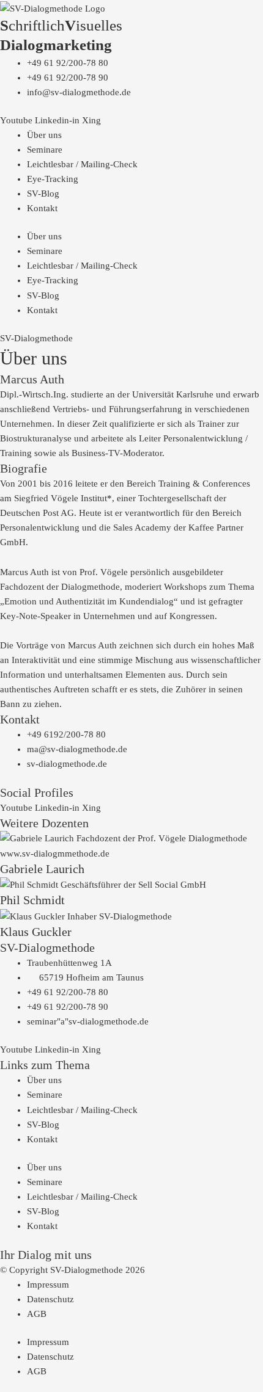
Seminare (44, 149)
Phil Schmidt (32, 900)
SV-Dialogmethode (36, 338)
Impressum (48, 1284)
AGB (36, 1314)
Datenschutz (50, 1299)
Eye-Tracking (52, 179)
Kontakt (42, 208)
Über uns (44, 135)
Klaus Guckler (36, 931)
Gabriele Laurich (42, 868)
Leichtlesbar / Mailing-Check (82, 164)
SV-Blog (43, 193)
